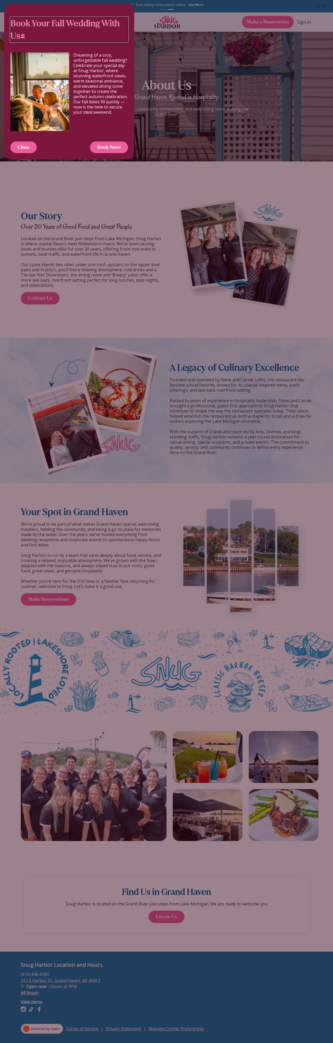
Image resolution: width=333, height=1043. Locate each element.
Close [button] (23, 147)
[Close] (129, 11)
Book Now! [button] (109, 147)
